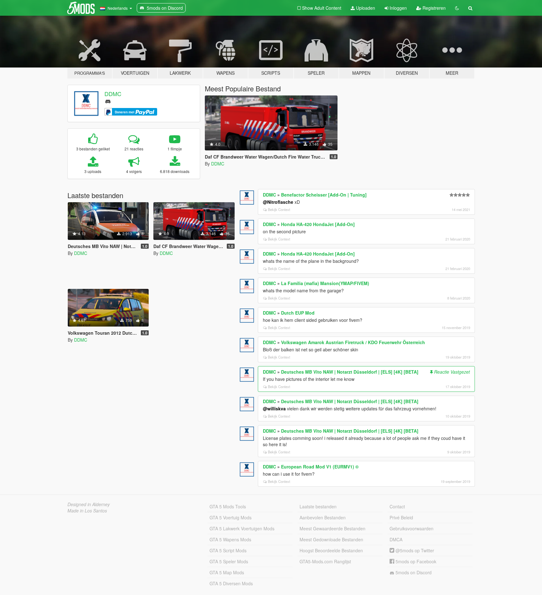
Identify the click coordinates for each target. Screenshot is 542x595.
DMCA (396, 539)
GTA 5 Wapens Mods (230, 539)
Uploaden (365, 8)
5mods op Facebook (415, 561)
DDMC (112, 93)
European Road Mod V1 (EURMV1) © (320, 466)
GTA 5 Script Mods (228, 550)
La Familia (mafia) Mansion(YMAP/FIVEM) (325, 283)
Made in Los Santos (87, 510)
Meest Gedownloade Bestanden (331, 539)
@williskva (274, 408)
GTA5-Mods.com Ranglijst (325, 561)
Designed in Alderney (88, 504)
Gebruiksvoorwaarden (411, 528)
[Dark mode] (457, 8)
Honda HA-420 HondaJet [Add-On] (318, 224)
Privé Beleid (401, 517)
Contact (397, 506)
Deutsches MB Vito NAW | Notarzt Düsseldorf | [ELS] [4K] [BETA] (349, 372)
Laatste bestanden (318, 506)
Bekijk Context (279, 209)
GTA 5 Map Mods (227, 572)
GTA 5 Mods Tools (228, 506)
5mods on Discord (413, 572)
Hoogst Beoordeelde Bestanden (331, 550)
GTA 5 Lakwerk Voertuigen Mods (242, 528)
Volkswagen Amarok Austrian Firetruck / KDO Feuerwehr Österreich (353, 342)
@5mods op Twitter (414, 550)
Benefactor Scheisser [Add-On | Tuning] (324, 195)
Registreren (433, 8)
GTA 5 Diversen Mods (231, 583)
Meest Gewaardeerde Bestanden (332, 528)
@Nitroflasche (278, 202)
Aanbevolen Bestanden (323, 517)
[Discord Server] (107, 100)
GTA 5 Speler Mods (229, 561)
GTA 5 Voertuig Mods (231, 517)
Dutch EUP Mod (298, 313)
